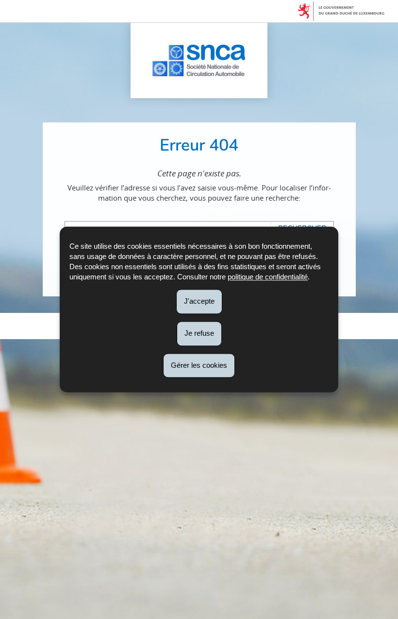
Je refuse (199, 333)
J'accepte (199, 301)
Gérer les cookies (199, 365)
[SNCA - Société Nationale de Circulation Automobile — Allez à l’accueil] (199, 60)
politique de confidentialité (268, 277)
